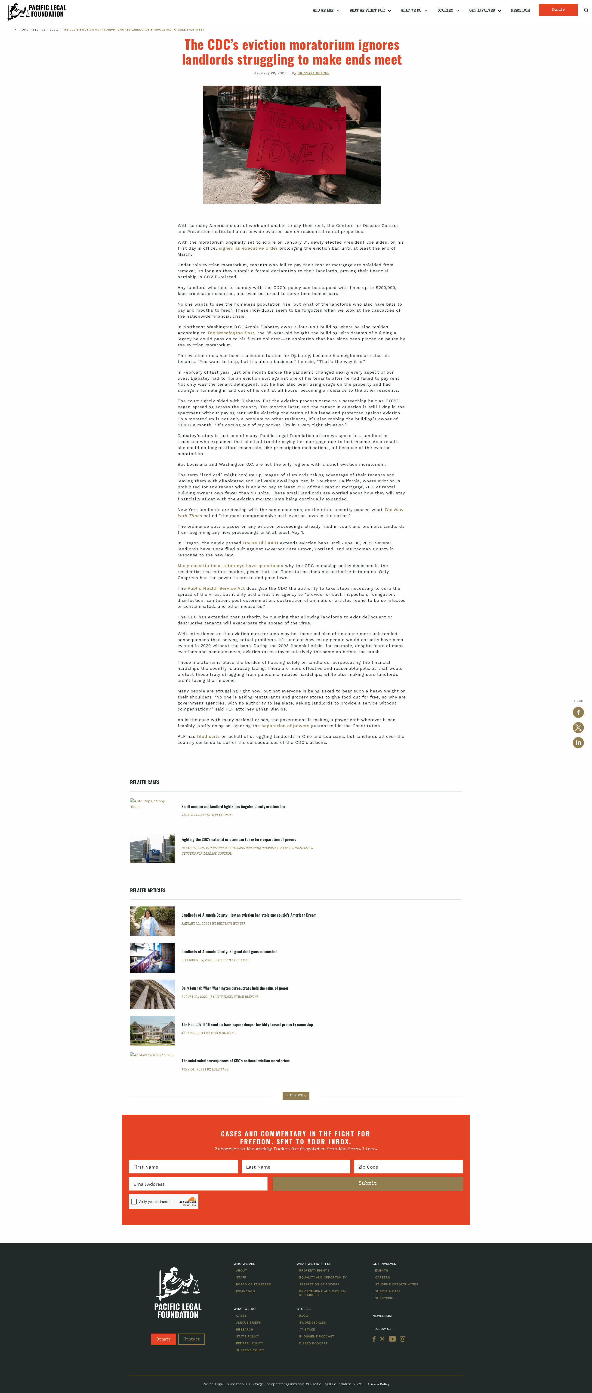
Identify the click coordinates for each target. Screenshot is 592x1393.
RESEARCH (244, 1329)
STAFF (241, 1277)
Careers (382, 1277)
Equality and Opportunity (323, 1277)
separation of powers (286, 725)
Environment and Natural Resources (323, 1293)
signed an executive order (248, 248)
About (241, 1270)
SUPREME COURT (250, 1350)
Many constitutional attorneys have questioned (231, 565)
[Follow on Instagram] (401, 1339)
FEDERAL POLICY (249, 1343)
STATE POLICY (247, 1336)
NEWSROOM (382, 1316)
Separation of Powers (319, 1284)
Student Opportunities (396, 1284)
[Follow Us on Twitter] (382, 1339)
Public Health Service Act (216, 588)
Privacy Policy (378, 1384)
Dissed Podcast (313, 1343)
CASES (241, 1315)
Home (24, 29)
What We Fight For (367, 11)
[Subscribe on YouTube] (392, 1339)
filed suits (208, 736)
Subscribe (384, 1298)
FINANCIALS (245, 1291)
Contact (192, 1339)
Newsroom (520, 11)
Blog (54, 29)
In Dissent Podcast (316, 1336)
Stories (445, 11)
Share (578, 701)
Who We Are (323, 11)
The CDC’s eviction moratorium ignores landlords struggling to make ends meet (133, 29)
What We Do (411, 11)
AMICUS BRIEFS (248, 1322)
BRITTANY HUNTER (314, 73)
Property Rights (314, 1270)
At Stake (307, 1329)
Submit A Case (388, 1291)
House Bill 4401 (260, 542)
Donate (558, 10)
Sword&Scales (312, 1322)
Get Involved (482, 11)
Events (381, 1270)
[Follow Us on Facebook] (375, 1339)
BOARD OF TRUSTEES (253, 1284)
